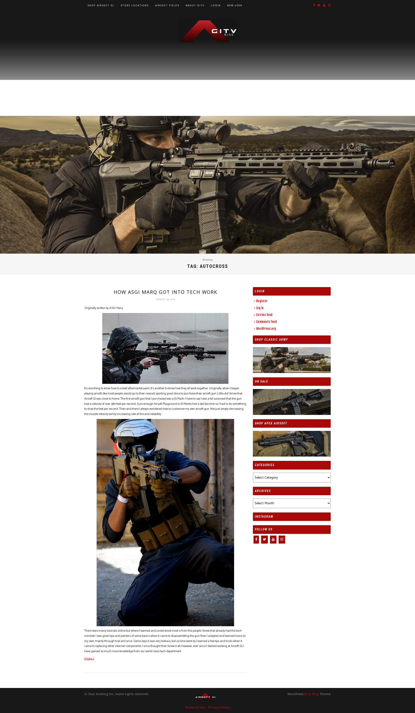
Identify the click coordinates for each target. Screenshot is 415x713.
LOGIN (216, 5)
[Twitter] (319, 5)
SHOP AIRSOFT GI (101, 5)
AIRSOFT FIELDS (167, 5)
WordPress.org (266, 328)
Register (262, 301)
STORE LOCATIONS (135, 5)
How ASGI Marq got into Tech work (165, 292)
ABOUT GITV (195, 5)
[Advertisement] (207, 76)
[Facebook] (314, 5)
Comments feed (266, 322)
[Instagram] (329, 5)
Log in (260, 308)
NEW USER (234, 5)
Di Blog (313, 694)
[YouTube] (324, 5)
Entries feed (264, 315)
